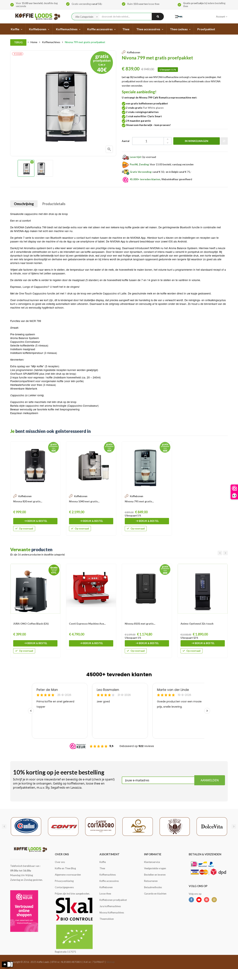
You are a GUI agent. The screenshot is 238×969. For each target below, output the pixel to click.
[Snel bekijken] (55, 446)
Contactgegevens (64, 887)
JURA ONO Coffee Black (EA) (31, 623)
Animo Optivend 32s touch (197, 623)
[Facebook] (191, 899)
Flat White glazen (153, 107)
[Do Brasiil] (175, 826)
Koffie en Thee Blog (65, 868)
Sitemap (110, 961)
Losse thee (105, 893)
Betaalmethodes (153, 887)
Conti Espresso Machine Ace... (87, 623)
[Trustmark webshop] (24, 911)
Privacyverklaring (64, 880)
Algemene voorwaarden (68, 874)
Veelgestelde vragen (155, 868)
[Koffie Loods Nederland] (36, 16)
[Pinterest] (206, 899)
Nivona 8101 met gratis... (140, 623)
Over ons (60, 862)
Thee (102, 868)
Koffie (102, 862)
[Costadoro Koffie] (100, 826)
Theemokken (106, 918)
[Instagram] (214, 899)
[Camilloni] (26, 826)
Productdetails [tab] (53, 204)
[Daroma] (137, 826)
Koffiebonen (106, 887)
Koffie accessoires (109, 880)
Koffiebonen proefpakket (113, 899)
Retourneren (151, 880)
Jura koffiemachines (110, 906)
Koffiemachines (107, 874)
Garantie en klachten (155, 893)
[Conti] (63, 826)
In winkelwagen (196, 140)
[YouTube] (199, 899)
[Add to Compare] (224, 141)
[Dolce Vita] (212, 826)
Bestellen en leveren (155, 874)
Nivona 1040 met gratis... (84, 501)
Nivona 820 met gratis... (27, 501)
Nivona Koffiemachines (111, 912)
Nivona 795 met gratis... (139, 501)
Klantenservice (152, 862)
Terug (18, 42)
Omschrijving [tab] (24, 204)
